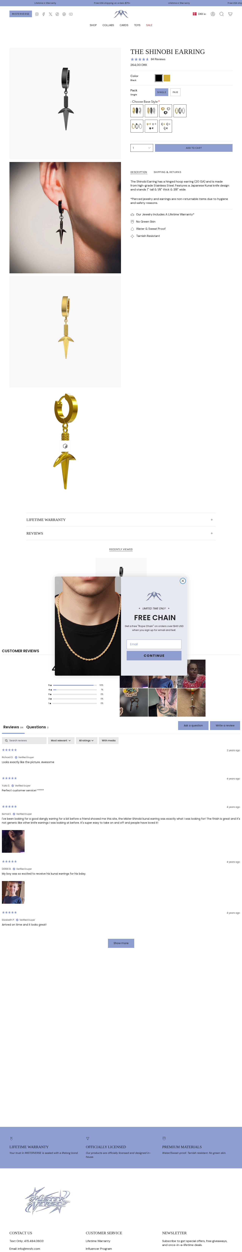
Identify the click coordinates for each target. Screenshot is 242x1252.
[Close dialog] (183, 581)
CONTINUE (154, 655)
